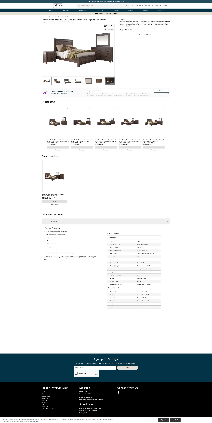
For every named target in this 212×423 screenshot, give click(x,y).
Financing (115, 10)
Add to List (110, 29)
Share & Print (109, 25)
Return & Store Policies (48, 409)
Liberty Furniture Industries (48, 22)
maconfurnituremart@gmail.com (93, 400)
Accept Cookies (175, 420)
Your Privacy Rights (151, 420)
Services (130, 10)
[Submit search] (126, 5)
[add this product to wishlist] (67, 109)
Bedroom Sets (57, 16)
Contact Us (161, 10)
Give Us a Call (119, 1)
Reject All (163, 420)
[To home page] (58, 5)
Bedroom (50, 16)
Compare (59, 150)
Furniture (50, 10)
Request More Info (146, 34)
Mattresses (66, 10)
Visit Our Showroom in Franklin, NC (102, 1)
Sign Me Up (127, 367)
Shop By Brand (83, 10)
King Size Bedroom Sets (68, 16)
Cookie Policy (34, 421)
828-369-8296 (88, 397)
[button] (133, 6)
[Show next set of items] (168, 129)
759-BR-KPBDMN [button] (66, 22)
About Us (145, 10)
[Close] (209, 420)
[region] (106, 420)
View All (109, 81)
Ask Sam (161, 90)
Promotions (100, 10)
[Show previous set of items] (44, 129)
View (58, 147)
